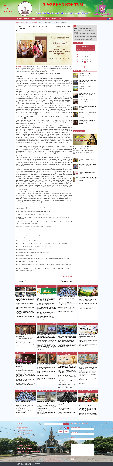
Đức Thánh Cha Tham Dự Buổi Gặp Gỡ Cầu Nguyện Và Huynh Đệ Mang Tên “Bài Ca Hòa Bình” (67, 408)
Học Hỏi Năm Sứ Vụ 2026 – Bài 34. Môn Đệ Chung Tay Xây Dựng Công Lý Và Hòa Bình (46, 309)
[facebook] (108, 18)
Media (60, 18)
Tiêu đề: (72, 437)
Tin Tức (33, 18)
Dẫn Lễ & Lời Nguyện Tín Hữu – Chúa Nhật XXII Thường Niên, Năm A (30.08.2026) (87, 122)
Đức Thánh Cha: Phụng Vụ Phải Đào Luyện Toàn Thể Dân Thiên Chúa (25, 380)
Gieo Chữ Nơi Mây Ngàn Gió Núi (65, 311)
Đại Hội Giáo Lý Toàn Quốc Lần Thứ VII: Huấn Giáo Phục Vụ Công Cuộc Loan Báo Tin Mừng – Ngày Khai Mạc (46, 336)
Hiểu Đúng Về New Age (42, 375)
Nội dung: (73, 442)
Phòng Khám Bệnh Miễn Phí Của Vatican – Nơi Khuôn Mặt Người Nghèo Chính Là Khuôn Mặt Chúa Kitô (67, 345)
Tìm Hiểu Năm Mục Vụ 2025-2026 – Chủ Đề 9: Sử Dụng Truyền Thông (45, 304)
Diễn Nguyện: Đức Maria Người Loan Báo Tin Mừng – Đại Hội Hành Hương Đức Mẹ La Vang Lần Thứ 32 (25, 407)
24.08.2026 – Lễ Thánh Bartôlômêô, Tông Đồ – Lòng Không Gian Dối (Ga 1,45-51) (87, 172)
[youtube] (110, 18)
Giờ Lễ (66, 431)
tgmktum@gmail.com (25, 433)
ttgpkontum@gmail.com (30, 436)
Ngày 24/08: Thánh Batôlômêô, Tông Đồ (88, 303)
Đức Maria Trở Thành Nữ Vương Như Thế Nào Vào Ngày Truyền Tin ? (46, 364)
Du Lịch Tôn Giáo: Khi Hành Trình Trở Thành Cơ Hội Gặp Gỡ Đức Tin (87, 94)
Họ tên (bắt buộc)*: (75, 427)
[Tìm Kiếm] (95, 18)
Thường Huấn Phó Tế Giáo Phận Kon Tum (25, 316)
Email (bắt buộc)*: (75, 432)
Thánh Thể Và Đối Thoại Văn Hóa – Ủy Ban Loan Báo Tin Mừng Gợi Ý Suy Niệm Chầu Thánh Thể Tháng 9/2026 (67, 366)
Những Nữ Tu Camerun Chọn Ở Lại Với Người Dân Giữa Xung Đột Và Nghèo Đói (67, 308)
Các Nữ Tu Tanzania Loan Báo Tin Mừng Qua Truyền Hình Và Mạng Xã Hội (66, 298)
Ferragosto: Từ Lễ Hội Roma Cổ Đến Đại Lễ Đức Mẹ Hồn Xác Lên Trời (88, 364)
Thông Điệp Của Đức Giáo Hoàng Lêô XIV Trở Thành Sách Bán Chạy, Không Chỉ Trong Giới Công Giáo (46, 407)
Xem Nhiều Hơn (88, 67)
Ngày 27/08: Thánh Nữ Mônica (86, 86)
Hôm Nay (81, 67)
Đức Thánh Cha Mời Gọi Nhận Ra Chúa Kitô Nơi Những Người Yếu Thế (87, 100)
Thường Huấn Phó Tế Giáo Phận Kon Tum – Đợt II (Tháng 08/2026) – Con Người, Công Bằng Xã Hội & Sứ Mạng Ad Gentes (25, 298)
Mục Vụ (54, 18)
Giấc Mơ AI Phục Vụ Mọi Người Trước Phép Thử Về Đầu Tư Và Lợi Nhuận (46, 313)
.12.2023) (23, 66)
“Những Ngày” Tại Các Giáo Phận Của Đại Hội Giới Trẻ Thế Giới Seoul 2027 (87, 336)
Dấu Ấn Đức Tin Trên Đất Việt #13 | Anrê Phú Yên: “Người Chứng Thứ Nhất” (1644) (88, 369)
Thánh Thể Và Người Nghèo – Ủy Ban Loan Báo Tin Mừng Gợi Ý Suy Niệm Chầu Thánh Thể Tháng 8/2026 (66, 386)
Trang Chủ (19, 18)
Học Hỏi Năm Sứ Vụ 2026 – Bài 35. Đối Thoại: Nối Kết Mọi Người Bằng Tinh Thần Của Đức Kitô (46, 299)
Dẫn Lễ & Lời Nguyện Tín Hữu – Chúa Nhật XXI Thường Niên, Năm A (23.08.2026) (25, 369)
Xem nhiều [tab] (84, 70)
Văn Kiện (47, 18)
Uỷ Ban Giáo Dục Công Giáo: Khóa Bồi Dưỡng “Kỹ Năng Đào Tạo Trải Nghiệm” (88, 414)
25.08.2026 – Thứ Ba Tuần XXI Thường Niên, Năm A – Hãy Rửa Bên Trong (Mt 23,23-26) (87, 166)
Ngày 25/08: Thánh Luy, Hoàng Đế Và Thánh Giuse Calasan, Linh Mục (87, 300)
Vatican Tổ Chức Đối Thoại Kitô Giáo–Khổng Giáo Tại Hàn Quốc (66, 381)
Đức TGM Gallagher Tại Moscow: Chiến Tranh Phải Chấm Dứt (87, 81)
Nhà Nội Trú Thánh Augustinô (64, 302)
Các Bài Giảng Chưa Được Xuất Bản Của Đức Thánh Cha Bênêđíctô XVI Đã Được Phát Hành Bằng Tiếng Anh (46, 412)
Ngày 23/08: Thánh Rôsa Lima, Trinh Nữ (88, 306)
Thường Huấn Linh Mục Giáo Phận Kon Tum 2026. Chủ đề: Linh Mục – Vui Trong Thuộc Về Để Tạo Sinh (25, 312)
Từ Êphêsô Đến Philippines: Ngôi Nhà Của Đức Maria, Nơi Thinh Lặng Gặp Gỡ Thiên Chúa (88, 374)
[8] (37, 131)
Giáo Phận (26, 18)
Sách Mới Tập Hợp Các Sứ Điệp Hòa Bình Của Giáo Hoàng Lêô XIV (46, 402)
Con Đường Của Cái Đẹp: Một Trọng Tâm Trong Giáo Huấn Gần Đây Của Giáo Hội (67, 403)
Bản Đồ (60, 431)
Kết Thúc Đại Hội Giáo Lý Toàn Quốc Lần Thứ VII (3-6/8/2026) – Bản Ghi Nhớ (46, 341)
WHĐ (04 (18, 66)
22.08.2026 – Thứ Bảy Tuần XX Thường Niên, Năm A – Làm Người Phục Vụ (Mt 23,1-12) (88, 179)
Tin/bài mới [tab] (77, 70)
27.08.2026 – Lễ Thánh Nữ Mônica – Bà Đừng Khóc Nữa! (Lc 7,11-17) (88, 74)
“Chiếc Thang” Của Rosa (63, 304)
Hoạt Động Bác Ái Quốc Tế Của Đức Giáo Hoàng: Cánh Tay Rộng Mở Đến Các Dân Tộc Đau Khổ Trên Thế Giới (67, 336)
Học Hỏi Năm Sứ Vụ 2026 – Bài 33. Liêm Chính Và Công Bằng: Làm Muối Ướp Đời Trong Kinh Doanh (45, 318)
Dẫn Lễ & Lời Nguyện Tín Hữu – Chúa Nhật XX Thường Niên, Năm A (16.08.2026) (25, 384)
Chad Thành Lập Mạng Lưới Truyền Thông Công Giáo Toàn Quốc (25, 411)
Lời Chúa (40, 18)
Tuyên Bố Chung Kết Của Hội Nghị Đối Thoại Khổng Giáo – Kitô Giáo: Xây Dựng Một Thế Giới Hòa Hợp (67, 372)
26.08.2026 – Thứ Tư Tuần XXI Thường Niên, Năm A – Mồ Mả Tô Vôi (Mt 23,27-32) (88, 114)
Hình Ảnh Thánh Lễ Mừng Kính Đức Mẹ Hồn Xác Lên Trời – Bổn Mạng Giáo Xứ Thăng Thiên (25, 344)
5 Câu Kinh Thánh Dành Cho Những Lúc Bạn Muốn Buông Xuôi (46, 368)
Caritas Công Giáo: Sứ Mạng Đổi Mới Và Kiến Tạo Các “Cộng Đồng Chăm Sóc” (67, 341)
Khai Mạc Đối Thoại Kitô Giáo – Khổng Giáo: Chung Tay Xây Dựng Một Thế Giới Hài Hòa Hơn (67, 377)
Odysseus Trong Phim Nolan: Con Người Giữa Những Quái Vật (88, 378)
